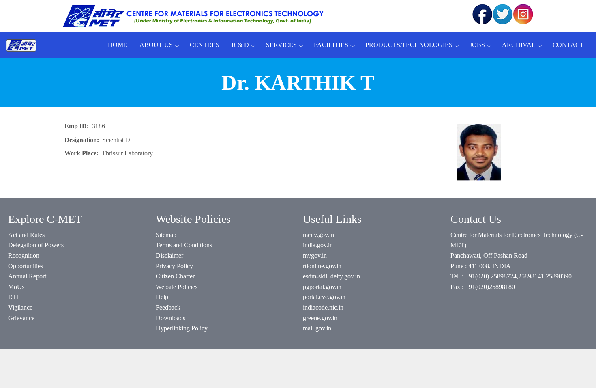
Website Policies (176, 286)
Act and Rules (26, 234)
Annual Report (27, 276)
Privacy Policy (174, 266)
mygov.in (315, 255)
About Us (156, 44)
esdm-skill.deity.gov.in (331, 276)
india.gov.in (318, 244)
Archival (519, 44)
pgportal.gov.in (322, 286)
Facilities (331, 44)
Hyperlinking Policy (182, 328)
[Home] (24, 45)
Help (162, 296)
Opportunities (25, 266)
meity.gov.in (318, 234)
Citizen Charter (175, 276)
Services (281, 44)
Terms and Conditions (184, 244)
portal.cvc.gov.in (324, 296)
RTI (13, 296)
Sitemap (166, 234)
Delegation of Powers (36, 244)
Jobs (477, 44)
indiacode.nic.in (323, 307)
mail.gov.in (317, 328)
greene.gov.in (320, 318)
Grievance (21, 318)
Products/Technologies (408, 44)
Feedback (168, 307)
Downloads (170, 318)
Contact (568, 44)
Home (117, 44)
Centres (204, 44)
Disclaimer (169, 255)
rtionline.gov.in (322, 266)
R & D (240, 44)
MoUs (16, 286)
